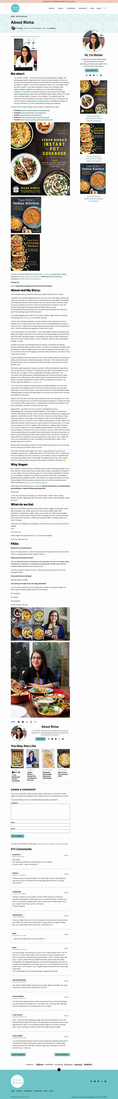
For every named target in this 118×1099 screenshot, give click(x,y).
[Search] (105, 8)
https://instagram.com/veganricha (34, 113)
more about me (91, 70)
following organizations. (33, 279)
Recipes (52, 8)
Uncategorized (21, 16)
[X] (59, 739)
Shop (92, 8)
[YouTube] (52, 739)
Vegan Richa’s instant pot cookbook (47, 103)
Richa (21, 28)
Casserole (15, 769)
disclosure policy (36, 36)
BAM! (93, 118)
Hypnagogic (27, 318)
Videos (60, 8)
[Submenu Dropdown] (55, 8)
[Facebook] (56, 739)
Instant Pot (31, 769)
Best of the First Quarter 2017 (63, 774)
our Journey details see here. (38, 482)
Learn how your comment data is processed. (53, 844)
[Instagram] (48, 739)
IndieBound (99, 198)
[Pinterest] (63, 739)
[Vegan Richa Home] (15, 8)
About (99, 8)
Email (13, 828)
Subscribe (28, 1091)
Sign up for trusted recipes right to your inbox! (59, 1)
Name (13, 822)
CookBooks (71, 8)
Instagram (16, 601)
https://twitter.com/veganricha (31, 115)
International (96, 121)
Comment (15, 803)
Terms (80, 1097)
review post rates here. (36, 566)
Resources (83, 8)
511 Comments (51, 28)
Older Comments (18, 1054)
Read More (40, 739)
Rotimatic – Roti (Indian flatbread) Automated (47, 775)
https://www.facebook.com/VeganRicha (36, 110)
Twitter (15, 597)
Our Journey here (35, 382)
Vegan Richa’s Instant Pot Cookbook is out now (32, 776)
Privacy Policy (75, 1097)
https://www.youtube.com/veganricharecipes (37, 120)
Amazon (90, 116)
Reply (67, 855)
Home (13, 16)
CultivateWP (104, 1097)
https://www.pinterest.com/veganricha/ (35, 117)
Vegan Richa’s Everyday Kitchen (38, 101)
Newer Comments (62, 1054)
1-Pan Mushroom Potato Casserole (16, 778)
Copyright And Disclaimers (89, 1097)
